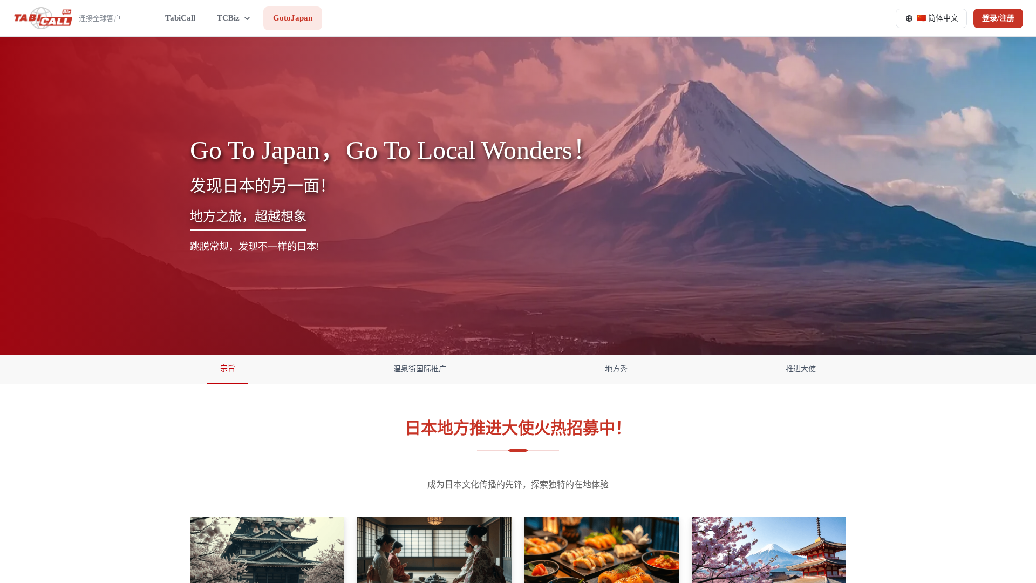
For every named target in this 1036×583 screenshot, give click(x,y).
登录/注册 (998, 18)
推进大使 (801, 369)
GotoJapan (292, 17)
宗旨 (227, 368)
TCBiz (228, 17)
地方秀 (616, 369)
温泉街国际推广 (419, 369)
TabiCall (180, 17)
